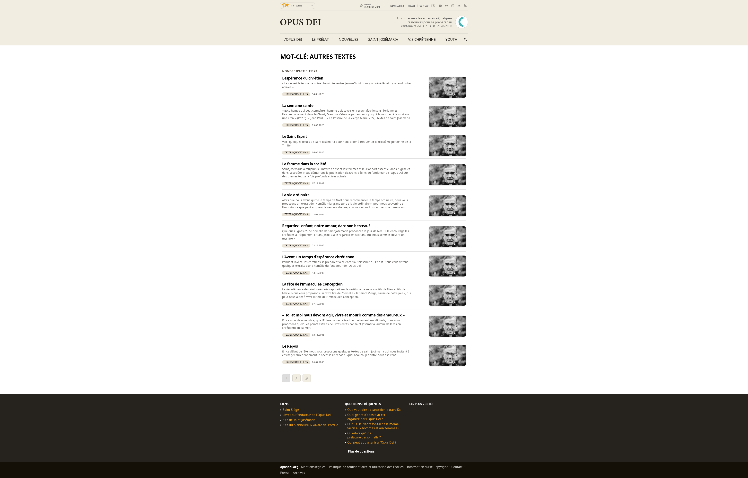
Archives (299, 473)
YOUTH (451, 39)
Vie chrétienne (422, 39)
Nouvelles (348, 39)
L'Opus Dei (293, 39)
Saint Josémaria (383, 39)
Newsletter (397, 6)
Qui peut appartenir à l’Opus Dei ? (371, 442)
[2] (296, 378)
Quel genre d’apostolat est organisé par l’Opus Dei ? (366, 417)
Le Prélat (320, 39)
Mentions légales (313, 467)
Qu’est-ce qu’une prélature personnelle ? (364, 435)
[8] (307, 378)
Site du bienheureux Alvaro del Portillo (310, 425)
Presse (411, 6)
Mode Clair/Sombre (372, 5)
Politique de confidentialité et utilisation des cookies (366, 467)
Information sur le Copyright (427, 467)
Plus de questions (361, 451)
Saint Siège (291, 410)
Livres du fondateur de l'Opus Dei (307, 415)
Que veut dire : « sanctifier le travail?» (374, 410)
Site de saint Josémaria (299, 420)
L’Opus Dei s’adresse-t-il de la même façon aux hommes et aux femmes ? (373, 426)
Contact (424, 6)
